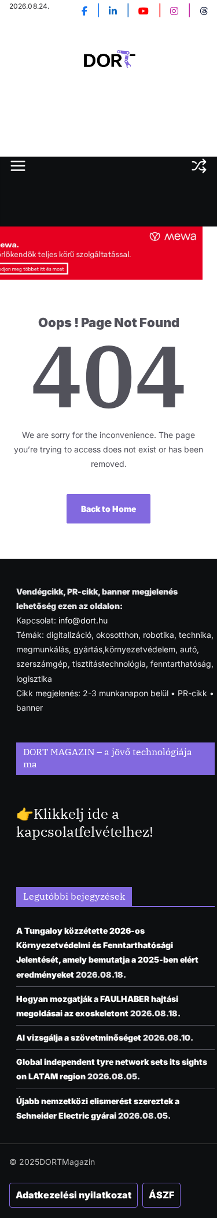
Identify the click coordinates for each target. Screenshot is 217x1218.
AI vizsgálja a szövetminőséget (78, 1037)
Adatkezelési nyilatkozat (73, 1195)
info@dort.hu (83, 620)
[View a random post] (199, 165)
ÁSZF (161, 1195)
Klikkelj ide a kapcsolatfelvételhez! (84, 822)
